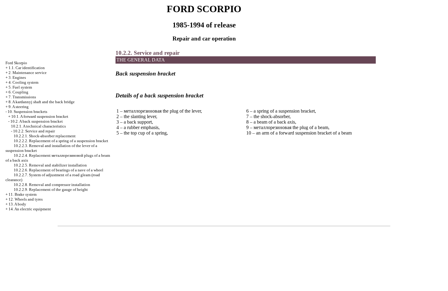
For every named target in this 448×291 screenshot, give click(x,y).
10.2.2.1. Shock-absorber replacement (45, 136)
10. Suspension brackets (27, 111)
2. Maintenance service (28, 72)
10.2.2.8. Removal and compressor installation (52, 184)
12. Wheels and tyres (26, 199)
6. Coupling (18, 92)
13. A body (17, 204)
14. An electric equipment (30, 209)
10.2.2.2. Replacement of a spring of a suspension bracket (61, 140)
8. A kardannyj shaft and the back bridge (42, 102)
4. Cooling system (23, 82)
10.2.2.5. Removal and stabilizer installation (50, 165)
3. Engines (17, 77)
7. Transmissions (22, 97)
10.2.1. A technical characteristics (38, 126)
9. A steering (19, 106)
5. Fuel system (20, 87)
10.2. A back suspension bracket (36, 121)
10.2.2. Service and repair (34, 131)
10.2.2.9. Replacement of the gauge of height (51, 189)
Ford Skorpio (16, 63)
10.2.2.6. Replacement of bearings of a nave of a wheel (58, 170)
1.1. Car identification (27, 67)
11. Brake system (23, 194)
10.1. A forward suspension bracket (39, 116)
